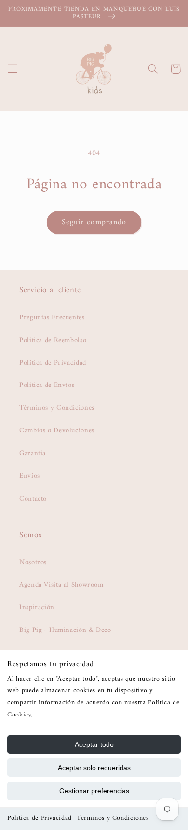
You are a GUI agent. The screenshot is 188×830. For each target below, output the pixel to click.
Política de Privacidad (39, 818)
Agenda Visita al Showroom (61, 584)
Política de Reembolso (52, 340)
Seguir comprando (94, 222)
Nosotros (33, 562)
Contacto (33, 498)
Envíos (29, 476)
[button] (12, 69)
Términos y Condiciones (113, 818)
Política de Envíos (46, 385)
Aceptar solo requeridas (94, 768)
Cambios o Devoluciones (56, 430)
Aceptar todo (94, 744)
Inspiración (36, 607)
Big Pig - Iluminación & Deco (65, 630)
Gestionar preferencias (94, 791)
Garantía (32, 453)
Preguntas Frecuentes (52, 317)
